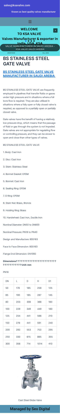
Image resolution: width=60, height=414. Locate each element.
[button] (30, 21)
